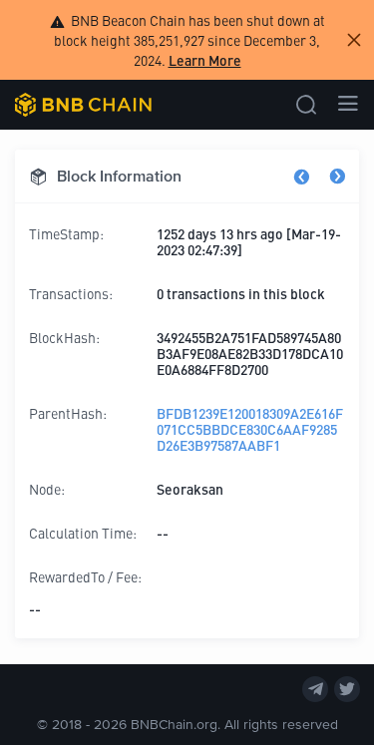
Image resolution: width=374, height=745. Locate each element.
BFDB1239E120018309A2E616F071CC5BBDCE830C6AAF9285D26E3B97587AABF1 (250, 429)
